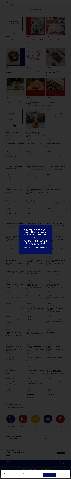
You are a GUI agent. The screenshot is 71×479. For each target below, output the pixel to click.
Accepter (49, 474)
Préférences (63, 474)
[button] (68, 471)
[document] (35, 239)
